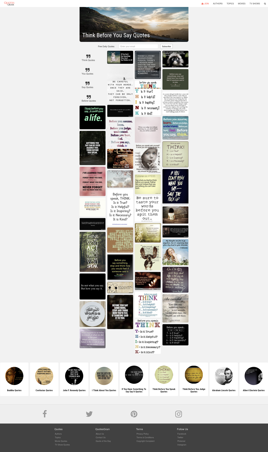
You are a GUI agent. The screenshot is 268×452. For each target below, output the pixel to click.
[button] (265, 3)
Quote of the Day (103, 441)
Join (206, 3)
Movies (241, 3)
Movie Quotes (61, 441)
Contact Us (101, 437)
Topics (230, 3)
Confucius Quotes (14, 390)
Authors (217, 3)
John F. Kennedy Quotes (44, 390)
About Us (100, 433)
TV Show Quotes (62, 444)
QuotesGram (9, 3)
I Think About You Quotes (74, 390)
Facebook (181, 433)
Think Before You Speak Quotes (134, 390)
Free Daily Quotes (106, 46)
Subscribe (166, 46)
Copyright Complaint (146, 441)
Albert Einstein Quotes (224, 390)
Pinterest (181, 441)
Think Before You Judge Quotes (163, 390)
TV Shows (255, 3)
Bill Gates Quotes (253, 390)
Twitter (180, 437)
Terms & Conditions (145, 437)
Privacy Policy (143, 433)
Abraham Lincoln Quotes (193, 390)
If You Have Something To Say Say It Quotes (104, 390)
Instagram (181, 444)
